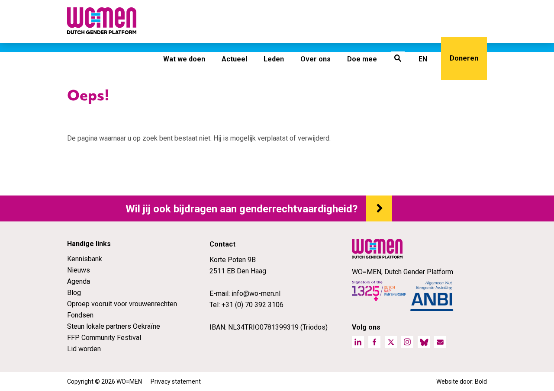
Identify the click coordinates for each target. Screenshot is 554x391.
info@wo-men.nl (256, 293)
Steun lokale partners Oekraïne (113, 326)
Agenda (78, 281)
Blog (74, 292)
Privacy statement (176, 381)
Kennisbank (84, 259)
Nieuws (78, 270)
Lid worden (84, 349)
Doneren (464, 58)
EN (423, 59)
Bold (481, 381)
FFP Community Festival (104, 337)
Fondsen (80, 315)
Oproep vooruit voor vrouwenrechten (122, 304)
